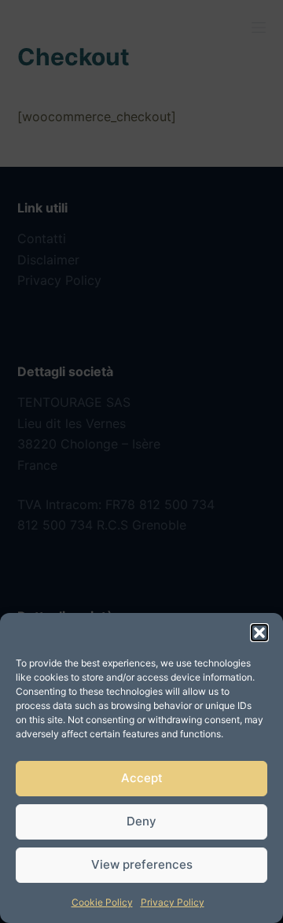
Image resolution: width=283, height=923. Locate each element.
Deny (141, 821)
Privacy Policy (172, 902)
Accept (142, 777)
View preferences (142, 864)
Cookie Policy (102, 902)
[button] (259, 633)
